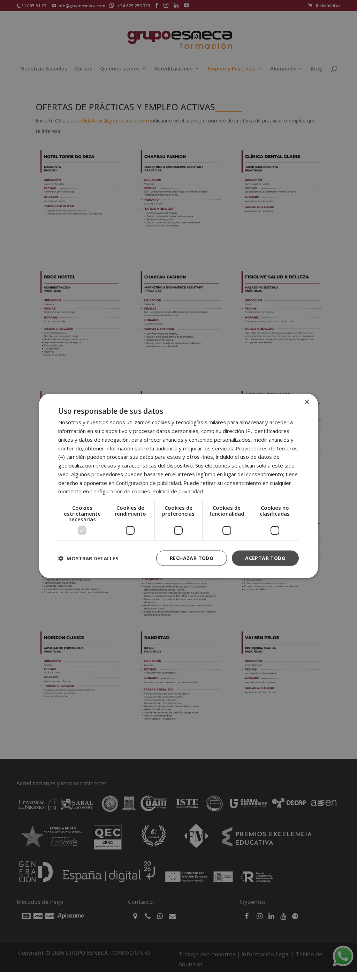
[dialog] (178, 486)
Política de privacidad (177, 491)
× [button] (306, 402)
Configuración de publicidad (148, 482)
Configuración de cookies (120, 491)
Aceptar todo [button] (265, 557)
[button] (88, 558)
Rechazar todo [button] (191, 557)
